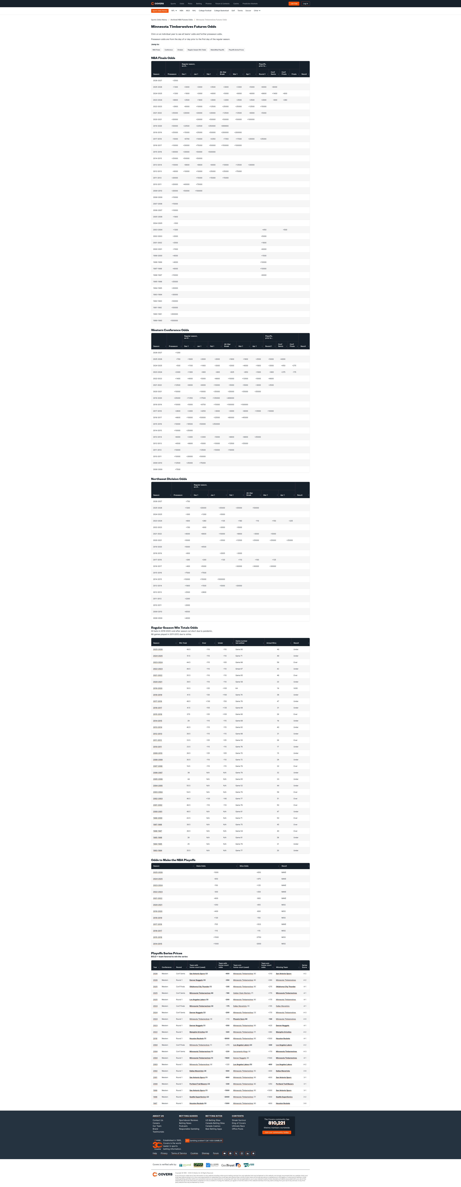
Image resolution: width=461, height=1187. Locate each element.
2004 (155, 1045)
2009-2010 (157, 753)
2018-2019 (157, 695)
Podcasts (183, 1126)
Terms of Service (179, 1153)
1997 (155, 1103)
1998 (155, 1097)
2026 (155, 974)
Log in (305, 4)
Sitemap (205, 1153)
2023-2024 (158, 662)
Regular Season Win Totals (197, 50)
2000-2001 (157, 811)
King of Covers (239, 1123)
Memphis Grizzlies (197, 1032)
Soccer (248, 10)
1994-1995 (157, 844)
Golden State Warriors (242, 993)
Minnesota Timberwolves (243, 974)
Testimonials (158, 1132)
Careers (156, 1123)
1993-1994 (157, 850)
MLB (188, 10)
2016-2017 (157, 708)
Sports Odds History (159, 20)
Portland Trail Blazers (198, 1084)
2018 (155, 1038)
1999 (155, 1090)
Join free (294, 4)
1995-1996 (157, 837)
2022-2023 (158, 669)
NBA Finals (156, 50)
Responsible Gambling (189, 1129)
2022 (155, 1032)
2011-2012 (157, 740)
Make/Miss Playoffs (217, 50)
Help (155, 1153)
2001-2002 (157, 805)
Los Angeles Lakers (198, 999)
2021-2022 (157, 675)
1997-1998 (157, 824)
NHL (194, 10)
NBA (181, 10)
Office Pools (237, 1129)
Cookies (194, 1153)
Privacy (164, 1153)
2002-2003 (158, 799)
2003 (155, 1064)
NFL (173, 10)
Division (180, 50)
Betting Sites (214, 1115)
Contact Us (158, 1120)
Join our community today (277, 1132)
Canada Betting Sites (215, 1123)
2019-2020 (157, 688)
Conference (169, 50)
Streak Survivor (239, 1120)
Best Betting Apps (214, 1129)
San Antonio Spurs (197, 974)
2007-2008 (157, 766)
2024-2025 (158, 656)
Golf (233, 10)
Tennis (240, 10)
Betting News (185, 1123)
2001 (155, 1077)
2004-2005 (158, 786)
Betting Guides (188, 1115)
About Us (158, 1115)
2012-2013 (157, 734)
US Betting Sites (213, 1120)
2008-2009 (158, 760)
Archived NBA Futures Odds (182, 20)
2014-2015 (157, 721)
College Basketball (221, 10)
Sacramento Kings (240, 1051)
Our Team (157, 1126)
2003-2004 (158, 792)
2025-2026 (158, 649)
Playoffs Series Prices (236, 50)
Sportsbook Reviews (188, 1120)
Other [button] (256, 10)
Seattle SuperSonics (198, 1097)
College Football (205, 10)
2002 (155, 1071)
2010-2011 (157, 747)
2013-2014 (157, 727)
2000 (155, 1084)
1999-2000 (157, 818)
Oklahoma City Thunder (199, 987)
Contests (238, 1115)
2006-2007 (157, 773)
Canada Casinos (213, 1126)
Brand (155, 1129)
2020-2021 (157, 682)
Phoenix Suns (239, 1019)
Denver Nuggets (196, 980)
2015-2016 (157, 714)
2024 (155, 1006)
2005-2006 (158, 779)
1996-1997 (157, 831)
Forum (216, 1153)
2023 (155, 1025)
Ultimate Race (238, 1126)
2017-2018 (157, 701)
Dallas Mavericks (240, 1006)
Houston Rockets (197, 1038)
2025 (155, 987)
